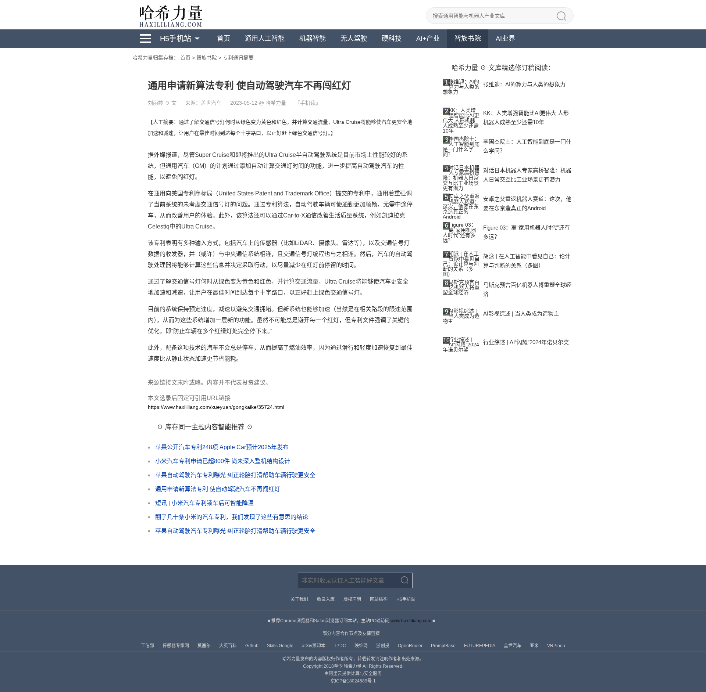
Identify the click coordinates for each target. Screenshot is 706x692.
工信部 (148, 646)
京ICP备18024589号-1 (353, 681)
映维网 (361, 646)
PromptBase (444, 646)
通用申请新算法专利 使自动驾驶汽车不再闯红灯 (217, 489)
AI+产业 (428, 38)
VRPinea (556, 646)
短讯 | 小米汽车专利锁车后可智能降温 (204, 503)
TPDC (340, 646)
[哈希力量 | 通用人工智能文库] (170, 14)
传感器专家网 (176, 646)
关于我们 (299, 599)
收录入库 (326, 599)
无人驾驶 (353, 38)
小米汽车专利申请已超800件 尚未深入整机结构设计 (222, 461)
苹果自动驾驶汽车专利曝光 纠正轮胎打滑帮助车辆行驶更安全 (235, 475)
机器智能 (312, 38)
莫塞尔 (204, 646)
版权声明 (352, 599)
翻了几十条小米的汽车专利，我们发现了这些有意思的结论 (231, 517)
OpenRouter (411, 646)
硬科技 (392, 38)
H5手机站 (175, 38)
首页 (223, 38)
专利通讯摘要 (238, 57)
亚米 (535, 646)
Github (252, 646)
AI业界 (505, 38)
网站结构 (379, 599)
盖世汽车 (513, 646)
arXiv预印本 (314, 646)
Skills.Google (281, 646)
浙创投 (383, 646)
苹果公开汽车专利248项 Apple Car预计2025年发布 (222, 447)
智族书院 (467, 38)
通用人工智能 (265, 38)
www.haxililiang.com (411, 621)
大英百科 (228, 646)
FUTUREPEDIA (480, 646)
